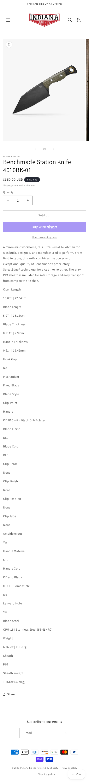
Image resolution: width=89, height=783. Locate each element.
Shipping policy (46, 774)
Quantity (8, 192)
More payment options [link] (44, 237)
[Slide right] (53, 148)
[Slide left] (35, 148)
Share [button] (11, 694)
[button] (8, 20)
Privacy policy (69, 767)
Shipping (7, 185)
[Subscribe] (65, 733)
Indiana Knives (28, 767)
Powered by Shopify (47, 767)
